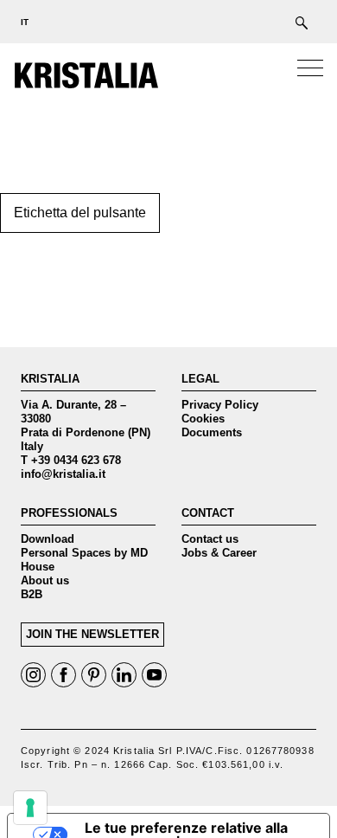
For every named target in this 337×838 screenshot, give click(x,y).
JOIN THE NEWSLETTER (92, 634)
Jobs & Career (219, 552)
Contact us (209, 538)
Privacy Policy (219, 404)
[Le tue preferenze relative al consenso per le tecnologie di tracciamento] (30, 807)
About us (45, 580)
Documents (211, 432)
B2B (31, 594)
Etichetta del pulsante (80, 212)
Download (47, 538)
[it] (21, 21)
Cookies (203, 418)
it (25, 22)
